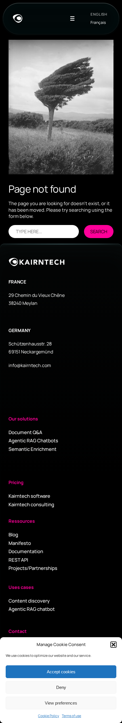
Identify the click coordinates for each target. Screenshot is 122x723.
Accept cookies (61, 671)
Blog (13, 534)
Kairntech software (29, 496)
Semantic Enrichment (32, 449)
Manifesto (20, 543)
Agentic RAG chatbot (32, 609)
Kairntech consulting (31, 504)
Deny (61, 687)
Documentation (26, 551)
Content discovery (29, 600)
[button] (113, 644)
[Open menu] (72, 18)
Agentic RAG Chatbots (33, 440)
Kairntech (37, 262)
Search (98, 231)
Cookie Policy (48, 715)
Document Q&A (25, 432)
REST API (18, 560)
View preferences (61, 703)
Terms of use (71, 715)
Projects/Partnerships (33, 568)
